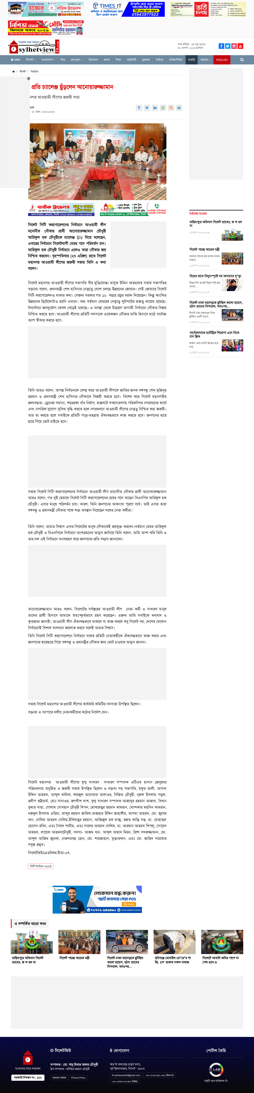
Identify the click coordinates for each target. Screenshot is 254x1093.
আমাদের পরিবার (59, 1077)
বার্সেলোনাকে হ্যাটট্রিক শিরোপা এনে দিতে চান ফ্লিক (214, 334)
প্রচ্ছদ (17, 60)
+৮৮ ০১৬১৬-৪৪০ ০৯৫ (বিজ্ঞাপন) (159, 1075)
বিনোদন (93, 60)
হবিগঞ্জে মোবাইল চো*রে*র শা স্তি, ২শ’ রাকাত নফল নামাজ (173, 960)
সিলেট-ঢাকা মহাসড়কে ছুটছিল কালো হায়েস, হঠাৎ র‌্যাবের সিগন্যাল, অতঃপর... (216, 304)
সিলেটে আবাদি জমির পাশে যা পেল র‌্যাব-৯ (220, 960)
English (222, 59)
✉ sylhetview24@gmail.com (126, 1075)
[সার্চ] (242, 60)
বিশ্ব (63, 60)
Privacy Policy (78, 1077)
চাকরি (191, 60)
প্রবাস (107, 60)
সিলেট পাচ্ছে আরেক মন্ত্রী (204, 249)
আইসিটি (131, 60)
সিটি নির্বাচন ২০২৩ (41, 866)
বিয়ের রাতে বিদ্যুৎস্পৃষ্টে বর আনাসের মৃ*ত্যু (215, 276)
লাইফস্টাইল (176, 60)
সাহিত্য (159, 60)
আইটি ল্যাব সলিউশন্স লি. (216, 1081)
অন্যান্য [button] (205, 60)
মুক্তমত (146, 60)
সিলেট (30, 60)
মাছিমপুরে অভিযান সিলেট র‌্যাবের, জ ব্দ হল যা (216, 224)
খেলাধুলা (76, 60)
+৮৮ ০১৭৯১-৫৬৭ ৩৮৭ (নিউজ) (125, 1081)
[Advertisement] (139, 247)
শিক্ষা (118, 60)
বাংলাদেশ (47, 60)
